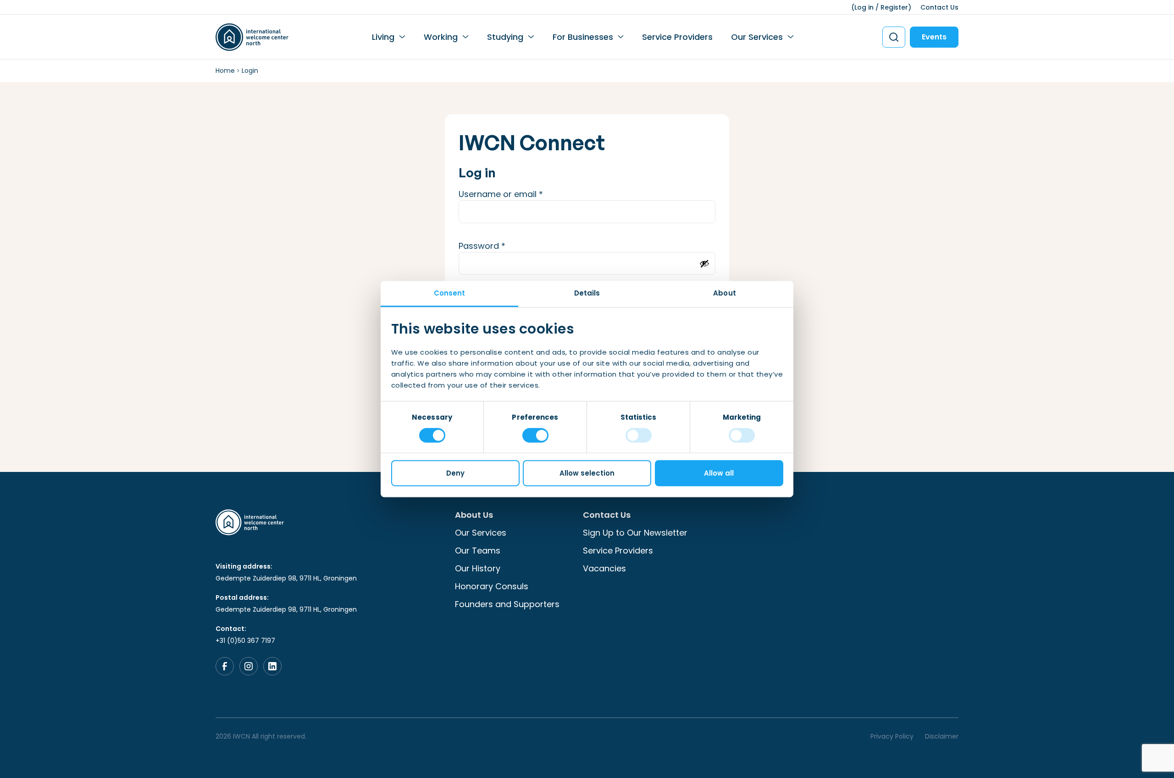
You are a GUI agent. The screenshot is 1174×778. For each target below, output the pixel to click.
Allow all (719, 473)
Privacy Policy (892, 736)
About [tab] (724, 293)
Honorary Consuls (491, 586)
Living (383, 37)
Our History (477, 568)
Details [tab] (587, 293)
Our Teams (477, 550)
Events (934, 37)
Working (441, 37)
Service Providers (677, 37)
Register (894, 7)
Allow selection (587, 473)
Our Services (757, 37)
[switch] (535, 435)
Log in (864, 7)
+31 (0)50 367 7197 (245, 640)
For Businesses (583, 37)
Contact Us (939, 7)
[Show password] (704, 263)
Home (225, 70)
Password (500, 246)
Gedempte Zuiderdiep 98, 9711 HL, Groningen (286, 578)
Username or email (519, 194)
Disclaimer (941, 736)
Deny (455, 473)
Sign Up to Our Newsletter (635, 532)
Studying (505, 37)
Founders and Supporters (507, 604)
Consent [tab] (449, 293)
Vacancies (604, 568)
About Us (474, 514)
